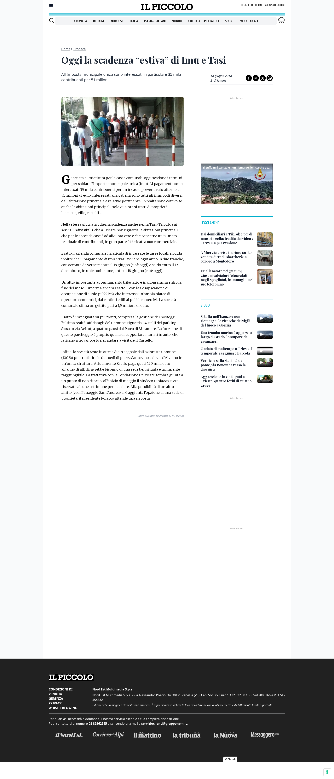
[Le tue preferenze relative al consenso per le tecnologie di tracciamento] (327, 772)
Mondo (177, 21)
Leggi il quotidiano (252, 5)
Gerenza (56, 698)
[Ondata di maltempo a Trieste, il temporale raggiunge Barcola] (265, 351)
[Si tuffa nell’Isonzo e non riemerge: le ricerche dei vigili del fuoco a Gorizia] (265, 318)
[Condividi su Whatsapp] (270, 78)
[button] (237, 183)
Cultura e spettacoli (203, 21)
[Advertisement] (167, 33)
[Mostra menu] (51, 5)
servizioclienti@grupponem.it (164, 723)
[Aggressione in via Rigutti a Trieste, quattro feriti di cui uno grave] (265, 379)
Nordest (117, 21)
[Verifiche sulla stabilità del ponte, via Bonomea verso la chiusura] (265, 362)
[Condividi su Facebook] (249, 78)
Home (65, 49)
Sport (229, 21)
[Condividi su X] (263, 78)
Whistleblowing (63, 708)
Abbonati (270, 5)
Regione (99, 21)
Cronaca (80, 21)
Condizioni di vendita (60, 691)
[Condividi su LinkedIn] (256, 78)
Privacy (55, 703)
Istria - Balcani (155, 21)
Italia (134, 21)
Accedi (281, 5)
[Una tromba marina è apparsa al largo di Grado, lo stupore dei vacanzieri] (265, 335)
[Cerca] (51, 20)
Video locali (249, 21)
